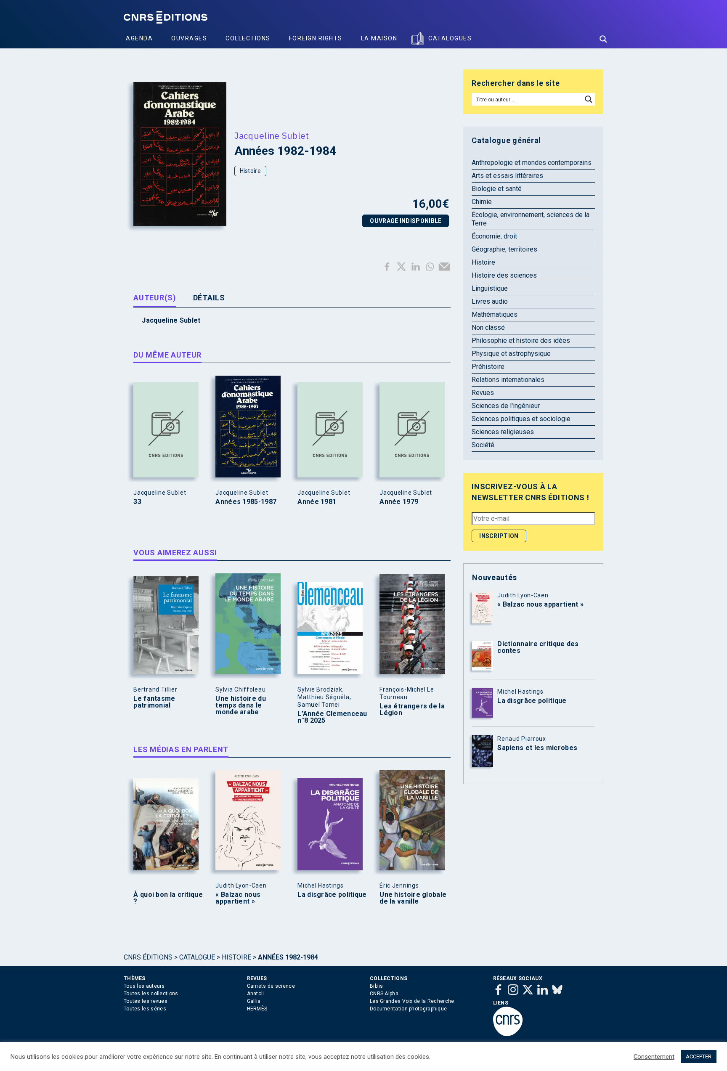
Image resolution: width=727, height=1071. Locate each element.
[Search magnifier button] (603, 39)
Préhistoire (488, 367)
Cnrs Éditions (148, 957)
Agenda (139, 38)
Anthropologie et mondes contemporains (532, 163)
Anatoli (255, 994)
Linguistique (490, 288)
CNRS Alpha (384, 994)
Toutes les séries (145, 1009)
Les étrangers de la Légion (412, 709)
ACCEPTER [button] (698, 1056)
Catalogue (197, 957)
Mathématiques (494, 314)
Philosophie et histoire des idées (521, 341)
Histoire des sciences (504, 275)
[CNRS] (508, 1034)
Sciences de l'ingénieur (506, 406)
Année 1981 (316, 501)
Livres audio (490, 301)
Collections (248, 38)
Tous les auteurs (144, 986)
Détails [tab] (209, 297)
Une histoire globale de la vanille (412, 898)
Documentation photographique (408, 1009)
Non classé (488, 327)
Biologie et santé (497, 189)
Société (483, 445)
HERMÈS (257, 1009)
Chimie (482, 202)
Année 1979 (398, 501)
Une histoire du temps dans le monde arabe (240, 705)
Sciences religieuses (503, 432)
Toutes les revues (145, 1001)
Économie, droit (494, 236)
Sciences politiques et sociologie (521, 419)
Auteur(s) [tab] (154, 297)
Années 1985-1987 (245, 501)
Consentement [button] (654, 1056)
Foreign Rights (315, 38)
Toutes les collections (151, 994)
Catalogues (450, 38)
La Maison (379, 38)
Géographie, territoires (504, 249)
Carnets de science (271, 986)
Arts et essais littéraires (507, 176)
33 (137, 501)
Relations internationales (508, 380)
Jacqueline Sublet (271, 135)
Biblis (376, 986)
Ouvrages (189, 38)
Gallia (254, 1001)
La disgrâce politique (331, 894)
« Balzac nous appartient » (237, 898)
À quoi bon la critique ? (168, 898)
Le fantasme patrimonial (154, 702)
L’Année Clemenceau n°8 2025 (332, 717)
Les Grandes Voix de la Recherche (412, 1001)
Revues (483, 393)
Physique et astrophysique (511, 354)
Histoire (250, 170)
